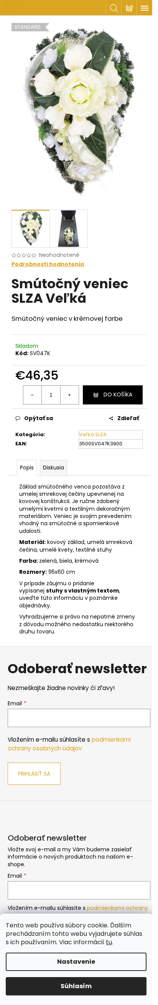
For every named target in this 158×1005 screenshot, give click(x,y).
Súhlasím (76, 986)
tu (109, 942)
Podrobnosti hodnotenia (48, 264)
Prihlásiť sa (34, 774)
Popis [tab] (27, 467)
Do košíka (118, 394)
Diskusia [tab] (53, 467)
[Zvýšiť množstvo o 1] (69, 395)
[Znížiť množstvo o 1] (32, 395)
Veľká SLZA (93, 434)
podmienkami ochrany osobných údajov (69, 743)
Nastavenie (76, 961)
